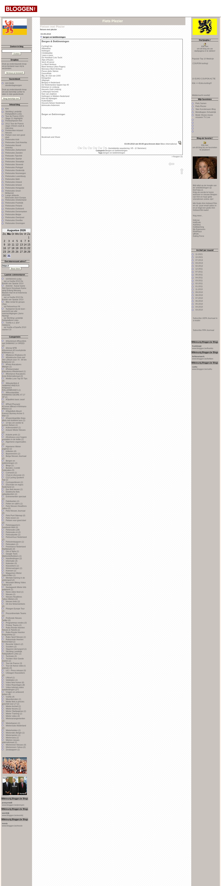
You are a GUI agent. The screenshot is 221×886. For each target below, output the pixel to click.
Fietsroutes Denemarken (16, 211)
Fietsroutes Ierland (13, 185)
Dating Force (198, 236)
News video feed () (14, 592)
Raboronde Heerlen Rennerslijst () (12, 640)
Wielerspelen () (13, 735)
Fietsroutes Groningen (15, 223)
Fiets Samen (200, 103)
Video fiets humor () (15, 682)
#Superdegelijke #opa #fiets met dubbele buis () (13, 419)
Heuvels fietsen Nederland (53, 103)
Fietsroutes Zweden (14, 153)
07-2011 (199, 272)
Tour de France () (14, 663)
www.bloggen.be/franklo (202, 348)
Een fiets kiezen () (14, 489)
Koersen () (11, 571)
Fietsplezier (47, 128)
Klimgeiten (46, 78)
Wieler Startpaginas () (16, 711)
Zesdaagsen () (13, 750)
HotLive (196, 220)
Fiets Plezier (200, 106)
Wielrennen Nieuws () (16, 745)
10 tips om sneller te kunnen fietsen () (12, 424)
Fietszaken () (12, 544)
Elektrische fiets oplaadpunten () (11, 493)
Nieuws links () (13, 601)
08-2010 (199, 295)
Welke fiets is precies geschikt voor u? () (13, 703)
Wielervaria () (12, 738)
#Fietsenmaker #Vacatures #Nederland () (14, 370)
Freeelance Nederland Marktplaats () (14, 548)
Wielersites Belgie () (15, 733)
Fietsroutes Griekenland (15, 200)
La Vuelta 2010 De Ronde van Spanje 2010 (12, 282)
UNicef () (10, 678)
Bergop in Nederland (51, 82)
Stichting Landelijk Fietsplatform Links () (12, 652)
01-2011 (199, 286)
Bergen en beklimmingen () (9, 462)
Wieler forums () (13, 709)
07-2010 (199, 298)
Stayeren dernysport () (16, 649)
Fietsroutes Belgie (13, 214)
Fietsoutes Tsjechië (13, 156)
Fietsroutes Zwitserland (15, 150)
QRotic (196, 234)
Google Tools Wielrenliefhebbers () (12, 555)
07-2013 (199, 260)
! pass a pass (47, 55)
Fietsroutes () (13, 530)
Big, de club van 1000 (51, 76)
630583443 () (14, 279)
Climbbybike (47, 53)
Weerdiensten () (13, 699)
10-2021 (199, 257)
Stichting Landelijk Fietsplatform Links (13, 113)
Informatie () (11, 561)
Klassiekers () (12, 566)
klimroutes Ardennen (51, 105)
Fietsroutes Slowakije (14, 161)
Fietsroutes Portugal (14, 167)
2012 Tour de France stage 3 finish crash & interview (14, 126)
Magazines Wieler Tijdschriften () (12, 574)
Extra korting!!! (205, 83)
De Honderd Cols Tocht (52, 57)
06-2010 (199, 301)
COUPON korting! (200, 63)
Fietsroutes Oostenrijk (14, 170)
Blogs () (10, 465)
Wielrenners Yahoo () (16, 747)
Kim (7, 109)
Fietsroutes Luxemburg (15, 176)
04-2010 (199, 307)
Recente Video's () (14, 644)
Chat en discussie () (15, 475)
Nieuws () (10, 594)
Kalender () (11, 563)
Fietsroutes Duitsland (14, 209)
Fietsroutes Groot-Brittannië (13, 192)
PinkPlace (197, 231)
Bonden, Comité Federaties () (11, 469)
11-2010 (199, 289)
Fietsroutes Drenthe (14, 220)
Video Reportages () (15, 685)
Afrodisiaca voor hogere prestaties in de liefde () (14, 438)
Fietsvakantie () (13, 535)
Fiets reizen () (12, 518)
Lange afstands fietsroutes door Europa (15, 196)
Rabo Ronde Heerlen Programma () (13, 633)
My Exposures (199, 229)
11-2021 (199, 254)
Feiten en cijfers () (14, 504)
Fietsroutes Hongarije (14, 188)
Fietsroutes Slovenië (14, 164)
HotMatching (198, 227)
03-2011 (199, 280)
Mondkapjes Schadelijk (205, 112)
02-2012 (199, 266)
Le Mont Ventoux (49, 64)
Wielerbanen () (13, 723)
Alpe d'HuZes (47, 60)
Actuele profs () (13, 435)
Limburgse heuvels (50, 92)
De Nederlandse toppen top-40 (55, 85)
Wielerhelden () (13, 730)
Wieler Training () (14, 714)
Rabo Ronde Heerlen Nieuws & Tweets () (13, 629)
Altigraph (46, 80)
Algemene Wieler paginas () (11, 447)
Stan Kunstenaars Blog (205, 109)
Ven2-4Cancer (48, 62)
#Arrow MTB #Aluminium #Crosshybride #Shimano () (14, 350)
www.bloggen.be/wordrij (12, 815)
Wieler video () (13, 716)
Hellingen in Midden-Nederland (55, 96)
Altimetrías (46, 48)
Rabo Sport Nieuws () (16, 637)
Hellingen (46, 51)
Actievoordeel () (13, 427)
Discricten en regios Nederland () (12, 486)
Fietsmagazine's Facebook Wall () (11, 526)
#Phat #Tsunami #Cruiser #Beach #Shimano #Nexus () (14, 406)
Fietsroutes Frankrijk (14, 203)
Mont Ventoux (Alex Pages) (53, 67)
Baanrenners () (13, 454)
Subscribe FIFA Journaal (203, 330)
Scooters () (11, 647)
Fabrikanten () (12, 501)
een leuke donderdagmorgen (13, 84)
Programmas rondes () (16, 623)
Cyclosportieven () (14, 482)
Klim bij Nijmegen (49, 98)
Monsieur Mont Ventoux (52, 69)
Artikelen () (11, 451)
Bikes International (168, 144)
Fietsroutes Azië (12, 139)
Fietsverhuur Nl (13, 306)
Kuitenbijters (47, 101)
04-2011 (199, 278)
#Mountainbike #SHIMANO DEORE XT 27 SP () (13, 394)
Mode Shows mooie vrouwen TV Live (204, 116)
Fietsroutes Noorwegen (15, 173)
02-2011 (199, 283)
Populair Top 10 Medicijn (203, 59)
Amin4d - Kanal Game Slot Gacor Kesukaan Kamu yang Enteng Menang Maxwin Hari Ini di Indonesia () (14, 290)
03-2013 (199, 263)
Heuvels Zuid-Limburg (51, 89)
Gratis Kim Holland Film (206, 203)
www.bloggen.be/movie (12, 826)
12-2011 (199, 269)
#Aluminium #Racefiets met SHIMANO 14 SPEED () (14, 343)
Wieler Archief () (13, 706)
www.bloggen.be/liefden (202, 359)
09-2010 (199, 292)
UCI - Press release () (16, 670)
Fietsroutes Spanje (13, 159)
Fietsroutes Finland (13, 206)
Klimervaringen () (14, 568)
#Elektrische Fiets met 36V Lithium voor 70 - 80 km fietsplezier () (14, 359)
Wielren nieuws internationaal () (10, 741)
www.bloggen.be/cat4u (202, 369)
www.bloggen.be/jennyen (13, 805)
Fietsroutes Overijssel (14, 217)
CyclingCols (47, 46)
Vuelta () (10, 697)
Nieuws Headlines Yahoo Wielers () (12, 598)
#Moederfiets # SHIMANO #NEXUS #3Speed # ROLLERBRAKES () (11, 386)
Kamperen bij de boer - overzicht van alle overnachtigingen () (14, 312)
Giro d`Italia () (12, 551)
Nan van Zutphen (49, 94)
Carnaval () (11, 473)
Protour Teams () (14, 625)
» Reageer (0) (177, 157)
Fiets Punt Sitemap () (15, 515)
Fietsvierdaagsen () (15, 542)
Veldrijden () (12, 680)
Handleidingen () (14, 558)
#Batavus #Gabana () (16, 355)
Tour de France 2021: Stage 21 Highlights (14, 117)
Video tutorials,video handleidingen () (13, 688)
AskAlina (197, 225)
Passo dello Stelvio (50, 71)
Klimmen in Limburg (50, 87)
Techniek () (11, 656)
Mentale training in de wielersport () (13, 579)
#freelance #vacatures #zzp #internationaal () (13, 375)
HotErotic (197, 222)
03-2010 (199, 310)
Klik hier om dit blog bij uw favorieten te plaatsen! (205, 147)
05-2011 (199, 275)
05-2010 (199, 304)
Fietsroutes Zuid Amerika (16, 142)
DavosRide (46, 73)
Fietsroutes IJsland (13, 182)
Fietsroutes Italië (12, 179)
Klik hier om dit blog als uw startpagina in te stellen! (204, 48)
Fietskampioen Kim (13, 121)
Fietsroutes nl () (13, 532)
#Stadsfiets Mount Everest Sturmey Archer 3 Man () (13, 413)
